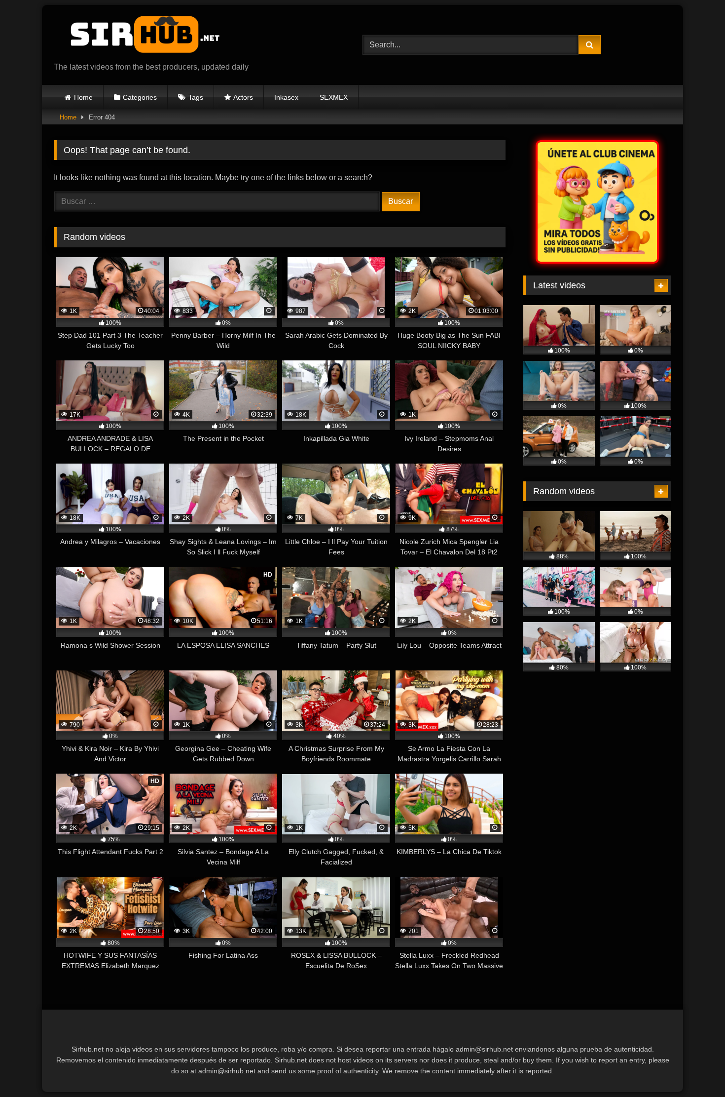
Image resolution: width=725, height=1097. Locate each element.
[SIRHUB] (140, 37)
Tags (195, 97)
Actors (243, 97)
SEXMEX (334, 97)
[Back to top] (694, 1067)
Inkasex (286, 97)
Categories (140, 97)
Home (83, 97)
